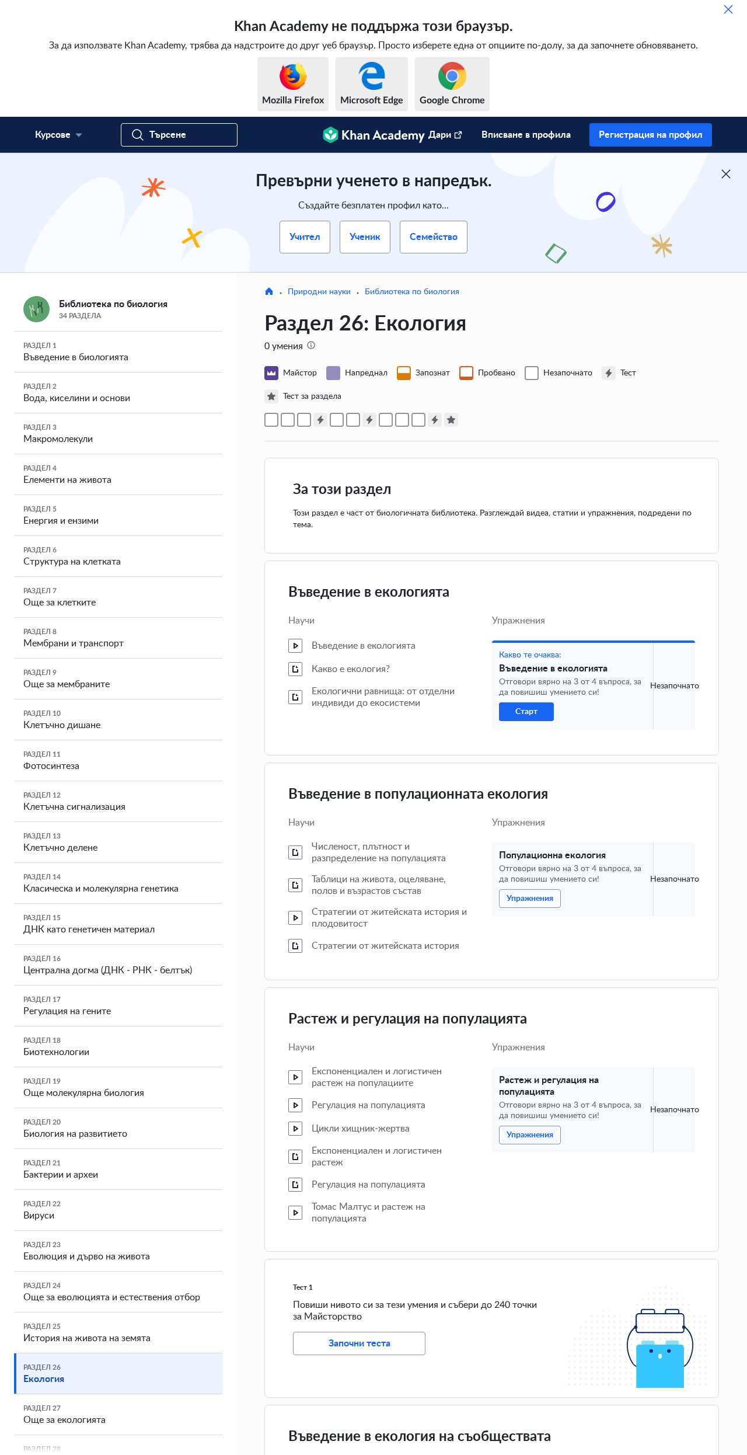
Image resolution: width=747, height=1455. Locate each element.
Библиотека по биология (412, 292)
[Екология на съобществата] (337, 420)
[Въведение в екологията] (271, 420)
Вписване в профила (526, 135)
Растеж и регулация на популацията (407, 1019)
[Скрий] (728, 9)
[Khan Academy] (374, 134)
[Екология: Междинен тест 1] (320, 420)
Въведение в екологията (368, 593)
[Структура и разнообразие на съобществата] (353, 420)
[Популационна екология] (288, 420)
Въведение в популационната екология (418, 795)
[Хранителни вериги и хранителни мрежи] (386, 420)
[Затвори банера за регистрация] (726, 174)
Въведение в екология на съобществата (419, 1437)
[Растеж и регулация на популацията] (304, 420)
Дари (439, 135)
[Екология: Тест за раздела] (451, 420)
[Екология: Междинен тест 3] (435, 420)
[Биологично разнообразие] (418, 420)
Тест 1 (303, 1287)
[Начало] (269, 292)
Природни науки (319, 292)
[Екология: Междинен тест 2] (369, 420)
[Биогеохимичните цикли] (402, 420)
